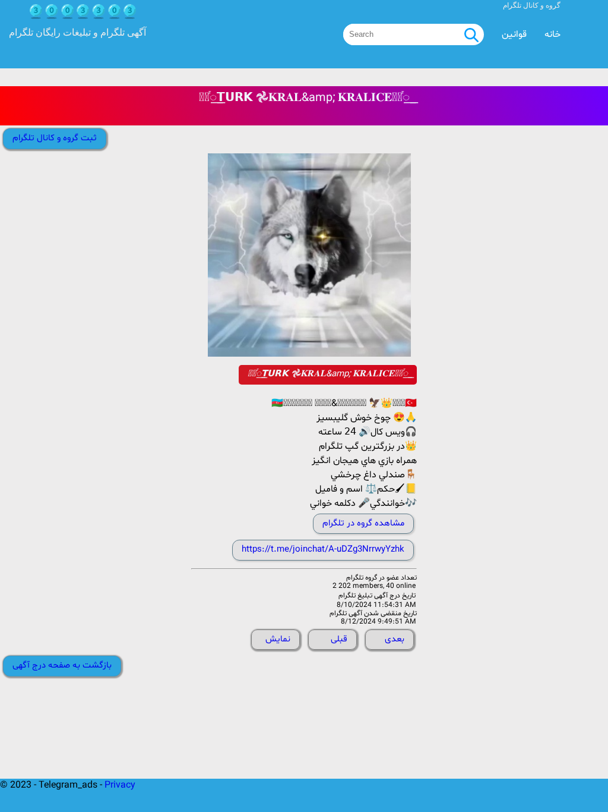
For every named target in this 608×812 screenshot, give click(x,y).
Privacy (119, 785)
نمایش (277, 639)
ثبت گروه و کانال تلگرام (54, 138)
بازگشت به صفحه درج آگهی (62, 665)
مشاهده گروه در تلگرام (363, 523)
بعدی (394, 639)
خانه (552, 34)
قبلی (339, 639)
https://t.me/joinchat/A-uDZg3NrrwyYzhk (323, 549)
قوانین (514, 34)
